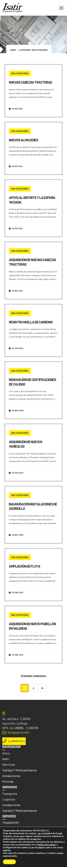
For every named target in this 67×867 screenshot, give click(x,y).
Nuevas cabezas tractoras (30, 82)
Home (13, 50)
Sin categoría (19, 73)
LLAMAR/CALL (17, 741)
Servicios (8, 764)
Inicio (6, 753)
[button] (61, 8)
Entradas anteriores (33, 676)
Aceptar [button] (9, 862)
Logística (8, 799)
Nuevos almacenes (23, 140)
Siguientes (42, 688)
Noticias (7, 781)
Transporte (9, 793)
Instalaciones (11, 776)
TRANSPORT (10, 823)
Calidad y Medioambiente (19, 770)
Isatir (5, 759)
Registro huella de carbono (31, 322)
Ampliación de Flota (24, 566)
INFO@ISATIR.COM (18, 732)
